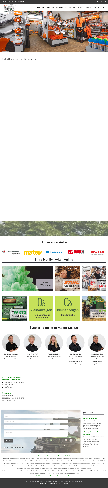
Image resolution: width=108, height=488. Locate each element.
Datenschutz (53, 483)
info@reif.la (21, 2)
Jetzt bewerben (95, 45)
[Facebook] (94, 1)
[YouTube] (98, 1)
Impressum (42, 483)
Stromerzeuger (57, 465)
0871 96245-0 (9, 2)
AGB (60, 483)
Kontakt (66, 483)
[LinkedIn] (105, 1)
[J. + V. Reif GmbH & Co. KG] (9, 7)
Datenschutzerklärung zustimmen (15, 447)
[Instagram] (101, 1)
